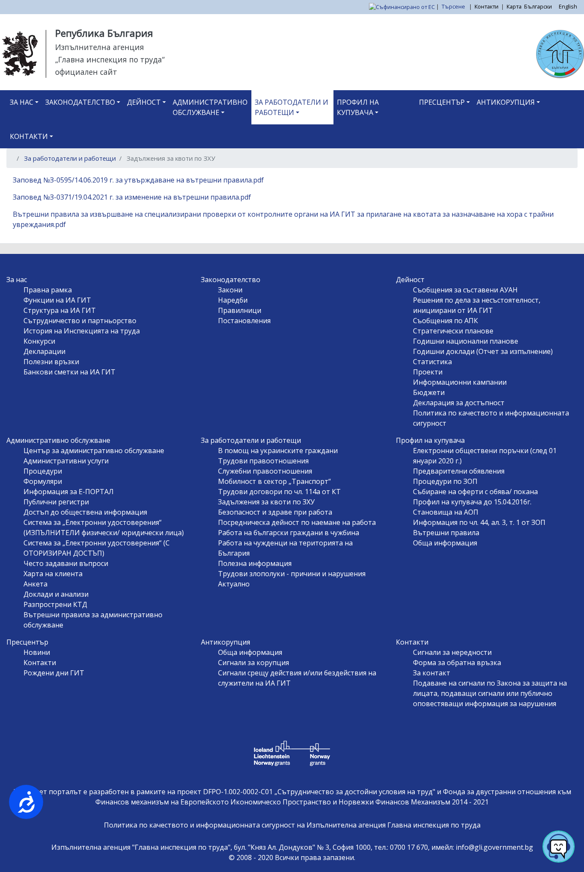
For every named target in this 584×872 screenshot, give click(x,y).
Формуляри (43, 481)
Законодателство (80, 102)
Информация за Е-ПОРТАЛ (69, 491)
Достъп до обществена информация (85, 512)
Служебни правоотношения (265, 471)
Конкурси (39, 341)
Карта (514, 6)
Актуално (234, 584)
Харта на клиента (53, 573)
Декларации (44, 351)
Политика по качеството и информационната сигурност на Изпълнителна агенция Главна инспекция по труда (292, 825)
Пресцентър (442, 102)
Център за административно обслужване (94, 450)
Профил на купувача (358, 107)
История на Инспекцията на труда (82, 331)
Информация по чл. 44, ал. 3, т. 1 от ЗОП (479, 522)
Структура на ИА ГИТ (60, 310)
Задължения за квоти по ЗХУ (266, 502)
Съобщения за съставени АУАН (465, 290)
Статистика (432, 361)
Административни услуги (66, 460)
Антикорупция (506, 102)
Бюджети (429, 392)
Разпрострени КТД (55, 604)
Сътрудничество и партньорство (80, 320)
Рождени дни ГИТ (54, 673)
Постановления (244, 320)
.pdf (258, 180)
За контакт (431, 673)
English (568, 6)
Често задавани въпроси (66, 563)
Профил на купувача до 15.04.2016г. (472, 502)
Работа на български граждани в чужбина (288, 532)
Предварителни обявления (458, 471)
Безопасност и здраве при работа (275, 512)
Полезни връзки (51, 361)
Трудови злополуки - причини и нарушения (292, 573)
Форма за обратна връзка (457, 662)
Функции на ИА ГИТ (57, 300)
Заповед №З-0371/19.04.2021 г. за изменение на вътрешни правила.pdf (132, 197)
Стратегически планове (453, 331)
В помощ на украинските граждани (278, 450)
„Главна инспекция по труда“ (110, 59)
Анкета (35, 584)
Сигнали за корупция (253, 662)
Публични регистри (56, 502)
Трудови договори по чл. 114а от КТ (279, 491)
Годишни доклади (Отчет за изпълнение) (483, 351)
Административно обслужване (210, 107)
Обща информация (445, 543)
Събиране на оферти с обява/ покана (475, 491)
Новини (37, 652)
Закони (230, 290)
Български (538, 6)
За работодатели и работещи (291, 107)
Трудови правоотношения (263, 460)
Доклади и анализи (56, 594)
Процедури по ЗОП (445, 481)
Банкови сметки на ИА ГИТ (69, 372)
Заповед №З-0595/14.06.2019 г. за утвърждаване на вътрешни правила (132, 180)
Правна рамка (48, 290)
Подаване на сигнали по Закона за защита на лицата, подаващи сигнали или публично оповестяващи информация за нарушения (490, 693)
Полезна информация (255, 563)
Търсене (454, 6)
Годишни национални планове (465, 341)
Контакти (486, 6)
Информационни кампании (460, 382)
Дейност (144, 102)
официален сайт (86, 72)
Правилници (239, 310)
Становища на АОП (445, 512)
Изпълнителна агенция (99, 47)
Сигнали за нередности (452, 652)
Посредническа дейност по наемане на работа (297, 522)
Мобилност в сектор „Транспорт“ (274, 481)
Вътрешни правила (446, 532)
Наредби (233, 300)
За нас (21, 102)
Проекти (427, 372)
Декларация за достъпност (458, 402)
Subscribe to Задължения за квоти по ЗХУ (16, 239)
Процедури (43, 471)
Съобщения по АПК (445, 320)
